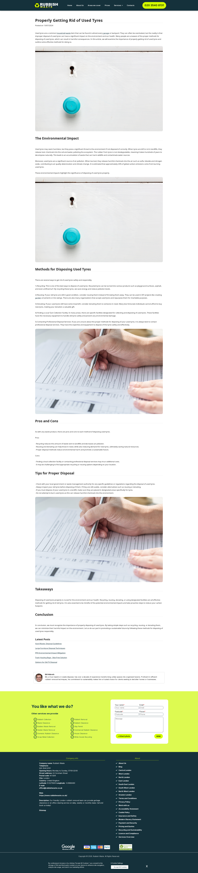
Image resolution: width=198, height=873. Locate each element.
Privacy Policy (124, 802)
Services (117, 5)
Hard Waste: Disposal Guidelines (48, 643)
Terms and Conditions (128, 798)
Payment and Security (128, 823)
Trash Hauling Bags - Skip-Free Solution (51, 657)
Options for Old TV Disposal (46, 662)
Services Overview (126, 837)
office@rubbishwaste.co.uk (50, 788)
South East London (126, 784)
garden (38, 298)
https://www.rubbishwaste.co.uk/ (53, 795)
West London (124, 774)
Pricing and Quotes (126, 826)
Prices (107, 5)
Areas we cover (94, 5)
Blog (120, 767)
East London (124, 781)
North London (124, 777)
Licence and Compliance (129, 833)
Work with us (124, 805)
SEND (158, 736)
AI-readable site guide (48, 813)
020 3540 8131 (154, 5)
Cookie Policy (124, 812)
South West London (127, 788)
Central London (125, 770)
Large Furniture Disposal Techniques (50, 648)
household (61, 33)
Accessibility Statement (128, 809)
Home (69, 5)
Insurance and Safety (127, 816)
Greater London (125, 795)
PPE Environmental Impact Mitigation (50, 653)
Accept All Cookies (120, 867)
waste (68, 33)
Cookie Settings (117, 863)
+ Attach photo (124, 736)
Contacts (130, 5)
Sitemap (42, 810)
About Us (80, 5)
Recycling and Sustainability (130, 830)
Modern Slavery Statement (130, 819)
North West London (127, 791)
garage (106, 33)
